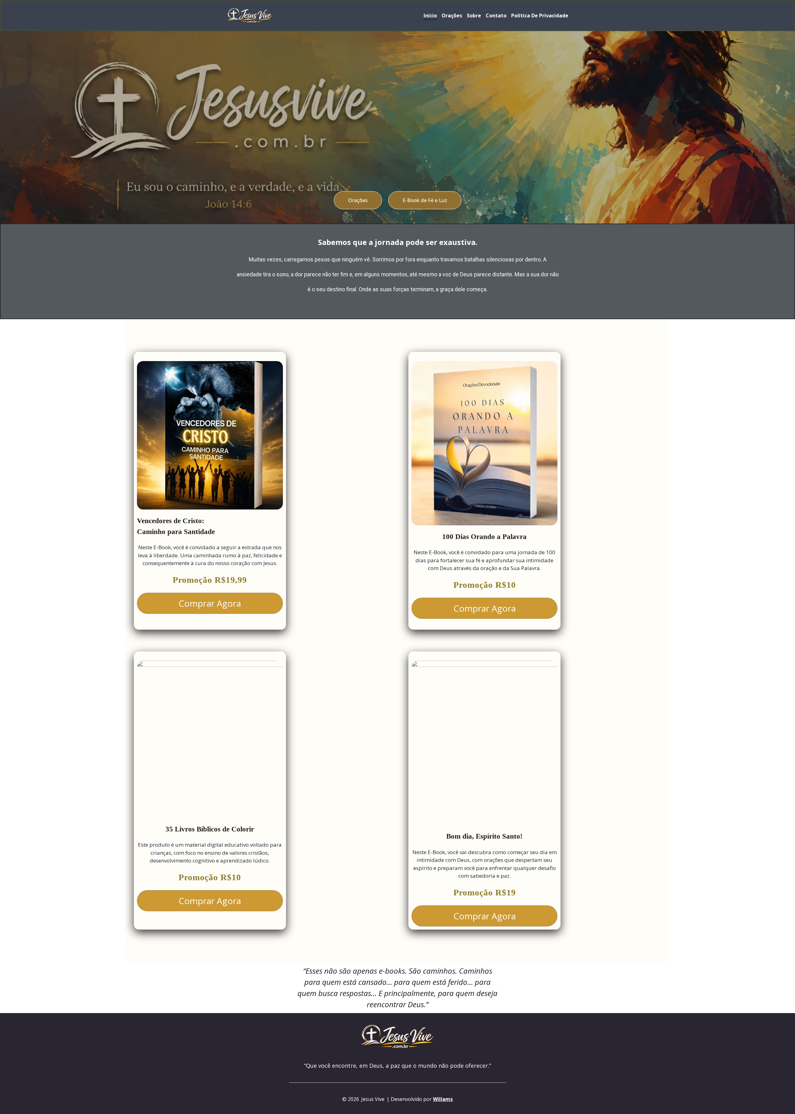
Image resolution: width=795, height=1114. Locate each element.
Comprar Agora (210, 603)
